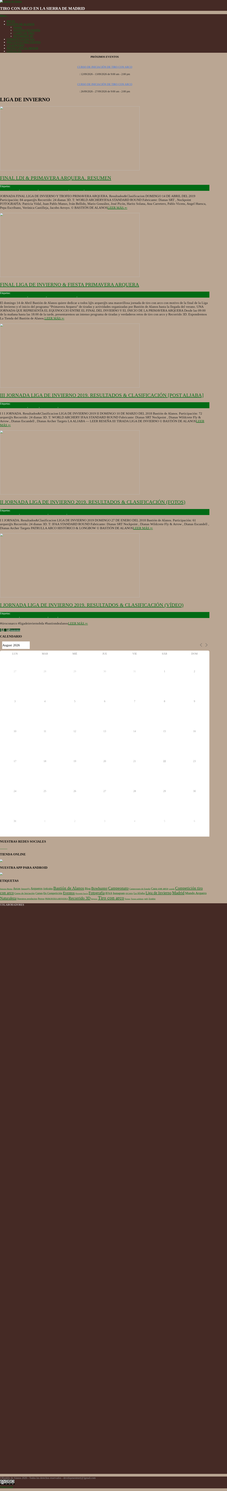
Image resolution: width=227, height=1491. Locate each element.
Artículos (48, 888)
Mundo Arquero (196, 893)
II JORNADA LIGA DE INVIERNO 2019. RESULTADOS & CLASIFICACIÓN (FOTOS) (92, 502)
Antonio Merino (6, 889)
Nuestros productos (27, 898)
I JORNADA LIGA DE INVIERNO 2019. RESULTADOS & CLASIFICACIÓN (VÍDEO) (91, 605)
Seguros (94, 899)
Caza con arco (159, 888)
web (146, 898)
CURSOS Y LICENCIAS (20, 39)
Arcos (16, 888)
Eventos (53, 616)
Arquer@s (25, 888)
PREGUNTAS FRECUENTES (24, 42)
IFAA (108, 893)
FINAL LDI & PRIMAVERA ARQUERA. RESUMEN (55, 178)
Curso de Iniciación (24, 893)
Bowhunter (99, 888)
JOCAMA (129, 893)
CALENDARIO (15, 45)
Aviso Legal (6, 1486)
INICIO (11, 21)
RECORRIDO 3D (23, 36)
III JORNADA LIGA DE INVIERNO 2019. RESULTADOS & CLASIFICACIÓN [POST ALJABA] (102, 395)
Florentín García (81, 893)
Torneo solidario (137, 899)
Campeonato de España (139, 888)
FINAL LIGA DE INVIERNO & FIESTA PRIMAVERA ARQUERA (69, 284)
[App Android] (1, 874)
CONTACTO (14, 51)
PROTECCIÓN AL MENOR (22, 48)
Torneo (89, 189)
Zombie (152, 898)
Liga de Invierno (29, 189)
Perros (41, 898)
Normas (17, 27)
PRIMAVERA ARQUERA (53, 189)
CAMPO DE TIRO (23, 33)
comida (171, 889)
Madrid (178, 892)
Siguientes (14, 630)
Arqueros (36, 888)
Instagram (119, 893)
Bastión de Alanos (9, 189)
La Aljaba (34, 406)
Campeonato (118, 888)
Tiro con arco (77, 189)
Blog (88, 888)
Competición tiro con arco (13, 296)
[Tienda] (1, 861)
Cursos (39, 893)
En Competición (52, 893)
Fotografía (97, 893)
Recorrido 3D (66, 406)
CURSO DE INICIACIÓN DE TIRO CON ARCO (104, 67)
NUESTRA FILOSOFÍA (26, 30)
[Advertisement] (104, 1450)
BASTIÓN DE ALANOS (20, 24)
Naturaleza (8, 898)
